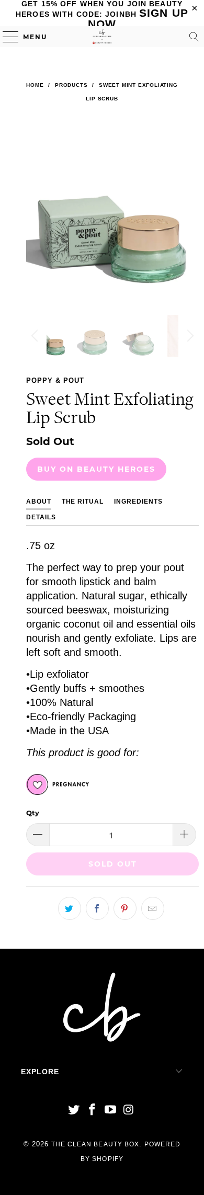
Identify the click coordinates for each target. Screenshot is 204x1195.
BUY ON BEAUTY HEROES (96, 469)
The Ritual (83, 501)
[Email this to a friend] (152, 908)
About (38, 501)
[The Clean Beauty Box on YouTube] (111, 1110)
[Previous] (36, 215)
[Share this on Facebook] (97, 908)
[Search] (194, 36)
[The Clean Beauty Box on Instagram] (129, 1110)
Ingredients (138, 501)
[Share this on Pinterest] (125, 908)
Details (41, 517)
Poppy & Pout (55, 380)
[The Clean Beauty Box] (102, 36)
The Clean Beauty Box (95, 1144)
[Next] (188, 215)
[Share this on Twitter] (69, 908)
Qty (32, 813)
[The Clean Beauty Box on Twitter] (74, 1110)
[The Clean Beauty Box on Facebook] (92, 1110)
